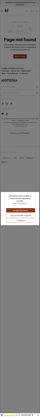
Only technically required (20, 215)
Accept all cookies (20, 210)
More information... (20, 203)
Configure (21, 220)
